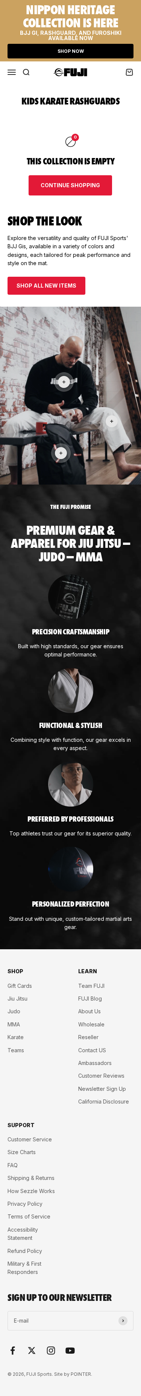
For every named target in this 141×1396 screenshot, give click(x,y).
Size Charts (22, 1152)
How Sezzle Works (31, 1191)
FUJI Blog (90, 998)
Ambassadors (95, 1063)
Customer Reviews (101, 1075)
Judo (14, 1011)
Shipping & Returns (31, 1178)
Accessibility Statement (23, 1233)
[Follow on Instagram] (51, 1350)
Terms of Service (29, 1216)
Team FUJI (91, 986)
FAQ (13, 1165)
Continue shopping (70, 185)
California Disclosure (103, 1101)
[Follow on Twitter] (32, 1350)
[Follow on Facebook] (13, 1350)
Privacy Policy (25, 1204)
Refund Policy (25, 1251)
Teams (16, 1050)
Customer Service (30, 1139)
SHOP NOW (71, 51)
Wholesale (91, 1024)
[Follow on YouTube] (70, 1350)
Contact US (92, 1050)
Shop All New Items (46, 285)
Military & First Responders (24, 1267)
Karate (16, 1037)
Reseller (88, 1037)
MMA (14, 1024)
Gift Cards (20, 986)
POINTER (81, 1374)
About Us (89, 1011)
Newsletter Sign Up (102, 1089)
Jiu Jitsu (17, 998)
